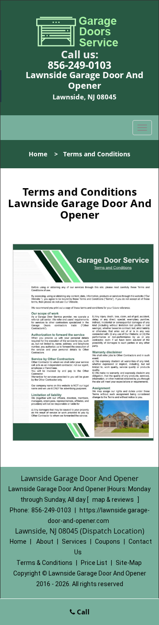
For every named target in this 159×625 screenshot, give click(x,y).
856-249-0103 (79, 65)
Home (38, 154)
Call (82, 611)
